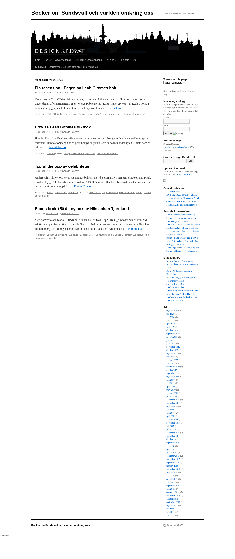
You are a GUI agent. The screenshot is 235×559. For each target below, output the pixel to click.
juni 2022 (170, 356)
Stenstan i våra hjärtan (175, 283)
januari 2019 (171, 396)
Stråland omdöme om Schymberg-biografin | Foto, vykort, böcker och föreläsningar (181, 218)
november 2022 (173, 346)
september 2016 (173, 442)
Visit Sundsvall (183, 174)
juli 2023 (170, 340)
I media (125, 59)
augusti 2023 (172, 336)
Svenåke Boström (70, 92)
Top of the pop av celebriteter (62, 166)
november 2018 (173, 402)
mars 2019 (171, 389)
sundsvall (90, 153)
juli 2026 (170, 313)
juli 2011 (170, 508)
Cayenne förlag (63, 59)
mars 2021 (171, 363)
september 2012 (173, 485)
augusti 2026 (172, 310)
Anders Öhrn (95, 192)
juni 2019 (170, 383)
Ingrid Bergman (110, 192)
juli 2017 (170, 425)
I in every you (78, 113)
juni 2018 (170, 412)
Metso (92, 234)
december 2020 (173, 366)
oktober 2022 (172, 350)
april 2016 (170, 449)
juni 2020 (170, 379)
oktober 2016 (172, 439)
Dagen (67, 113)
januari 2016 (171, 452)
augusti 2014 (172, 472)
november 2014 (173, 468)
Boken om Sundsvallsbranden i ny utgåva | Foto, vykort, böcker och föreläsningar (182, 241)
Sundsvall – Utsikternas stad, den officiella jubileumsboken (66, 66)
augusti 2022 (172, 353)
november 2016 (173, 435)
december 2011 (173, 492)
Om (135, 59)
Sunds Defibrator (123, 234)
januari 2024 (171, 326)
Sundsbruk (138, 234)
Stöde (139, 192)
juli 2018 (170, 409)
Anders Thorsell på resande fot (179, 260)
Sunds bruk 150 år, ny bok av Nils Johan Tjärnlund (82, 208)
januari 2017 (171, 429)
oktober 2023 (172, 330)
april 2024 (170, 323)
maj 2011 (170, 515)
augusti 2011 (172, 505)
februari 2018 (172, 419)
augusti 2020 (172, 376)
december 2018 (173, 399)
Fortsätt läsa (117, 108)
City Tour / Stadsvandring (88, 59)
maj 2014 (170, 475)
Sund (98, 234)
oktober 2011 (172, 498)
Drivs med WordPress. (177, 525)
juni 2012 (170, 488)
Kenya (89, 113)
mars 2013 (171, 482)
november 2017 (173, 422)
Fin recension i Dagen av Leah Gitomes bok (75, 87)
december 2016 (173, 432)
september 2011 (173, 501)
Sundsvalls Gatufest (175, 287)
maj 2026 (170, 316)
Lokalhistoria (61, 192)
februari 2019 (172, 392)
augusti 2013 (172, 478)
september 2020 (173, 373)
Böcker (47, 59)
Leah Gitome (100, 113)
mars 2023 (171, 343)
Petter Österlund (127, 192)
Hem (37, 59)
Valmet (147, 234)
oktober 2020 (172, 369)
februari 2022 (172, 359)
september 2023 (173, 333)
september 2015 (173, 462)
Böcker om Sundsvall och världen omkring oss (92, 12)
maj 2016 (170, 445)
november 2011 (173, 495)
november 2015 (173, 459)
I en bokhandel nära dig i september (181, 204)
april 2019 (170, 386)
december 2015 (173, 455)
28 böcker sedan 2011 (175, 191)
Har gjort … (111, 59)
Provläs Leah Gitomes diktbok (63, 127)
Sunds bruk (108, 234)
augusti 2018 (172, 406)
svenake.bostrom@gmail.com (176, 147)
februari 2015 (172, 465)
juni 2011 (170, 511)
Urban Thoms (114, 113)
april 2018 (170, 416)
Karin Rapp (171, 247)
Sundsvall (73, 192)
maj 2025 (170, 320)
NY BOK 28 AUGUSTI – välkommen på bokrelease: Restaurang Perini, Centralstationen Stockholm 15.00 (182, 198)
